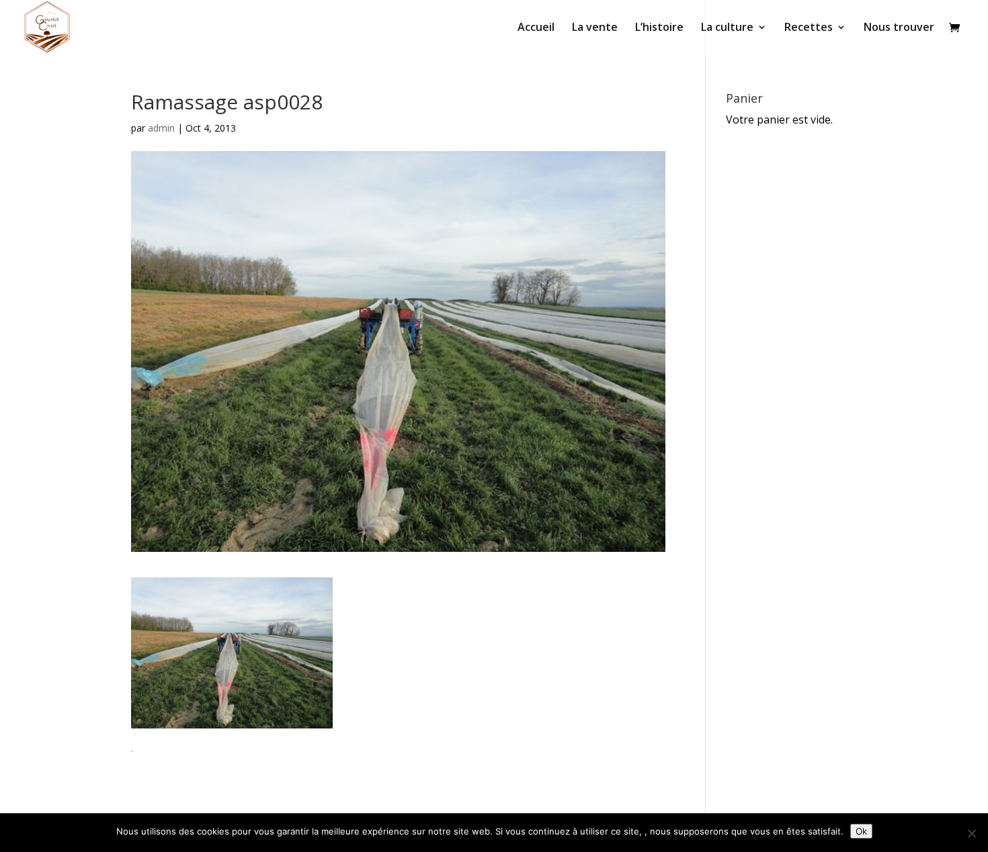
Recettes (808, 28)
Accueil (536, 28)
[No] (971, 833)
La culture (727, 28)
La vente (595, 28)
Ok (861, 831)
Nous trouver (899, 28)
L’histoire (659, 28)
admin (161, 128)
